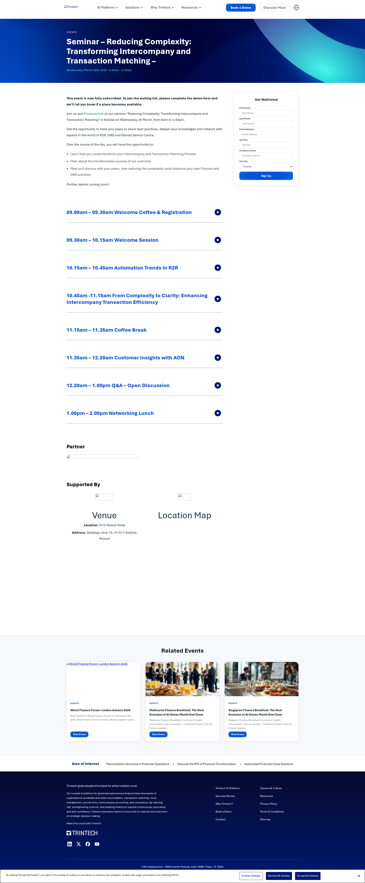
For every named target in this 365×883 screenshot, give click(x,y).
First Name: (245, 108)
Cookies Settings (251, 875)
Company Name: (248, 150)
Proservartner (94, 114)
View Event (79, 734)
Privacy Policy (268, 803)
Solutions (132, 7)
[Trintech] (76, 7)
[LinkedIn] (70, 844)
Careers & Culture (271, 788)
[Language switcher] (296, 7)
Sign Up (266, 176)
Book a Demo (241, 8)
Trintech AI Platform (228, 788)
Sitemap (265, 819)
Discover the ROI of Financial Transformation (207, 764)
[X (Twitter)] (79, 844)
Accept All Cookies (307, 875)
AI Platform (105, 7)
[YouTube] (97, 844)
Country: (243, 161)
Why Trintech (161, 7)
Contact (220, 819)
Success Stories (225, 796)
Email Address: (247, 129)
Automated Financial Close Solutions (268, 764)
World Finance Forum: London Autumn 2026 (100, 710)
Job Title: (243, 140)
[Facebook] (88, 844)
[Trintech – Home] (117, 833)
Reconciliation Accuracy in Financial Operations (137, 764)
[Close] (359, 876)
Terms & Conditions (272, 811)
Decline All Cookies (279, 875)
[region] (182, 876)
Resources (190, 7)
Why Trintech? (224, 803)
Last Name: (245, 118)
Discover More (274, 8)
